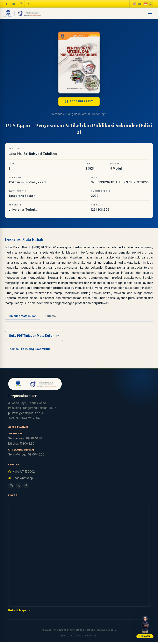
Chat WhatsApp (23, 478)
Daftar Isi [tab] (51, 315)
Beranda (56, 114)
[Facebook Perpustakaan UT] (6, 3)
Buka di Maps (17, 610)
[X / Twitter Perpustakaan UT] (28, 3)
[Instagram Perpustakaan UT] (21, 3)
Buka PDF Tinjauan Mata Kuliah (31, 335)
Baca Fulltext (81, 101)
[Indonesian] (148, 3)
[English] (137, 3)
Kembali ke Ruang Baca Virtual (30, 349)
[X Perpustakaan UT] (18, 486)
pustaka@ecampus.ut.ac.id (25, 413)
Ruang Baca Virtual (77, 114)
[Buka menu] (150, 13)
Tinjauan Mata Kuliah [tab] (22, 315)
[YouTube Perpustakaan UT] (13, 3)
